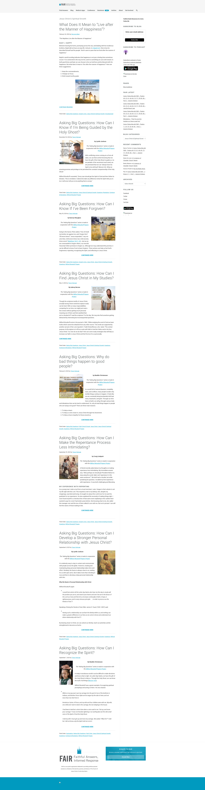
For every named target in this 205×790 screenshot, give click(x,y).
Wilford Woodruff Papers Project (100, 463)
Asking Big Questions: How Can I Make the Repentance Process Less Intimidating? (86, 442)
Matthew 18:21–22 (74, 241)
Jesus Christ (90, 262)
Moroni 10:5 (92, 680)
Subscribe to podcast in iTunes (132, 60)
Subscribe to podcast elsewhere (132, 62)
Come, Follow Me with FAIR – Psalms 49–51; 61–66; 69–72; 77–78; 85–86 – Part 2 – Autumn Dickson (134, 98)
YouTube (125, 202)
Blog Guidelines (127, 87)
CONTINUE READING (66, 107)
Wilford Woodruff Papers (74, 195)
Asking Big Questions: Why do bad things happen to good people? (84, 361)
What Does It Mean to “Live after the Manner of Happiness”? (86, 26)
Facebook (126, 193)
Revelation (106, 192)
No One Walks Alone (139, 169)
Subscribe (134, 40)
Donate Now (125, 757)
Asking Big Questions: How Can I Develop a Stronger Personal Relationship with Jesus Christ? (86, 538)
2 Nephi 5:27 (96, 48)
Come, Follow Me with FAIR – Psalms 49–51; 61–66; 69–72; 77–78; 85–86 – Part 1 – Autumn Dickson (134, 114)
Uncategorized (109, 114)
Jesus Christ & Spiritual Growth (96, 114)
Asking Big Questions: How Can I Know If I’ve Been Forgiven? (86, 206)
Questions (100, 192)
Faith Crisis (89, 733)
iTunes (125, 199)
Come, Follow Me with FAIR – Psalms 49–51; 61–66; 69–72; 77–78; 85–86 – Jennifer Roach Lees (134, 106)
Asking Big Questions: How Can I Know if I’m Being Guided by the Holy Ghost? (86, 127)
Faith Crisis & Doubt (84, 426)
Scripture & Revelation (65, 348)
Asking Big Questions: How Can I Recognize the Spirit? (86, 650)
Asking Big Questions (72, 114)
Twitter (125, 196)
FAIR (75, 4)
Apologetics (69, 733)
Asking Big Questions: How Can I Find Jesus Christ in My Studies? (86, 275)
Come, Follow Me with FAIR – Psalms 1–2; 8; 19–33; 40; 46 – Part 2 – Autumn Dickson (133, 127)
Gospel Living (82, 114)
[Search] (137, 11)
